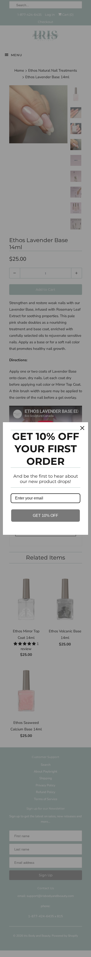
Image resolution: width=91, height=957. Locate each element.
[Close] (82, 428)
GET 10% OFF (45, 515)
